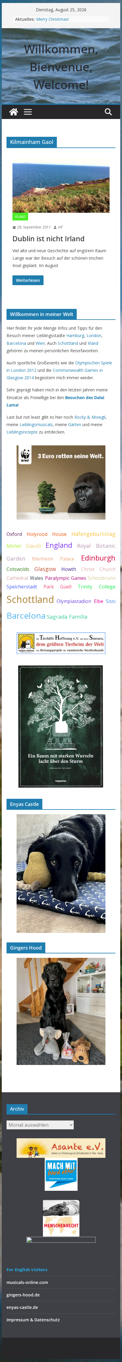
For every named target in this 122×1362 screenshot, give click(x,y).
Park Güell (57, 586)
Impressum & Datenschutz (33, 1320)
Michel (14, 546)
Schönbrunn (101, 578)
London (93, 335)
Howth (68, 569)
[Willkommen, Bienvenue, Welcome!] (14, 112)
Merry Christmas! (52, 19)
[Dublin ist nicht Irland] (61, 186)
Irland (20, 217)
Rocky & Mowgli (89, 417)
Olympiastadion (74, 601)
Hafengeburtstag (93, 533)
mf (60, 227)
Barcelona (16, 343)
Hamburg (75, 335)
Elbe (98, 601)
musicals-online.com (27, 1282)
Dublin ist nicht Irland (48, 238)
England (59, 545)
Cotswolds (18, 569)
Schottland (68, 343)
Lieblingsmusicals (36, 424)
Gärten (74, 424)
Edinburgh (98, 558)
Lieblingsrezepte (22, 432)
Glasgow (45, 568)
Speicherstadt (22, 586)
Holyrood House (47, 534)
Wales (36, 578)
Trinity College (96, 586)
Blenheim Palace (53, 558)
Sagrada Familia (67, 616)
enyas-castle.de (22, 1307)
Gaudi (33, 545)
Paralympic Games (65, 578)
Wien (40, 343)
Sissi (110, 601)
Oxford (14, 534)
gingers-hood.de (23, 1295)
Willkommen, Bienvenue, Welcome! (61, 67)
